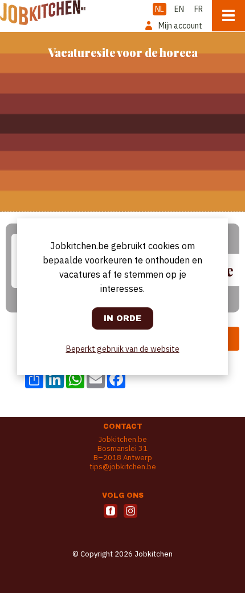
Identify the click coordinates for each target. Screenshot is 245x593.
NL (159, 9)
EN (179, 9)
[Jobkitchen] (42, 12)
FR (198, 9)
